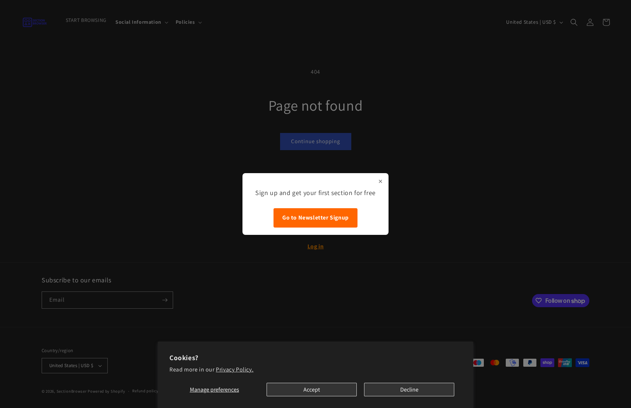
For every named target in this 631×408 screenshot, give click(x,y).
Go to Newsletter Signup (315, 217)
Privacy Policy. (234, 369)
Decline (409, 389)
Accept (311, 389)
